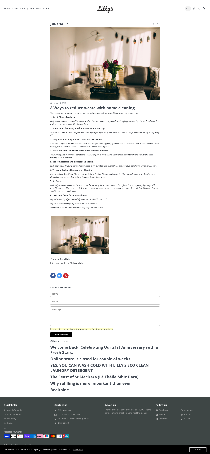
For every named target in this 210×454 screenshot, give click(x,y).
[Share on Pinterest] (66, 275)
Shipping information (13, 410)
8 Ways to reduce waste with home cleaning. (93, 107)
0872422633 (63, 423)
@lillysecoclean (64, 410)
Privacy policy (10, 418)
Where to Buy (18, 8)
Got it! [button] (198, 450)
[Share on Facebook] (53, 275)
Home (7, 8)
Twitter (162, 414)
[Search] (203, 8)
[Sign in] (194, 8)
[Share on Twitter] (59, 275)
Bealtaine (59, 389)
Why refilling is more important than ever (90, 383)
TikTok (187, 418)
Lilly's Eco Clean (27, 445)
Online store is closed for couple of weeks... (92, 358)
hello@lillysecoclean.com (69, 414)
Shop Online (42, 8)
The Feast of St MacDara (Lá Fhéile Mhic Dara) (94, 376)
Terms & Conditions (13, 414)
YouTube (188, 414)
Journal (30, 8)
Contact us (8, 423)
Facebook (163, 410)
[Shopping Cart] (199, 8)
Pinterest (163, 418)
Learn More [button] (78, 450)
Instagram (188, 410)
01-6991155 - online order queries (73, 418)
